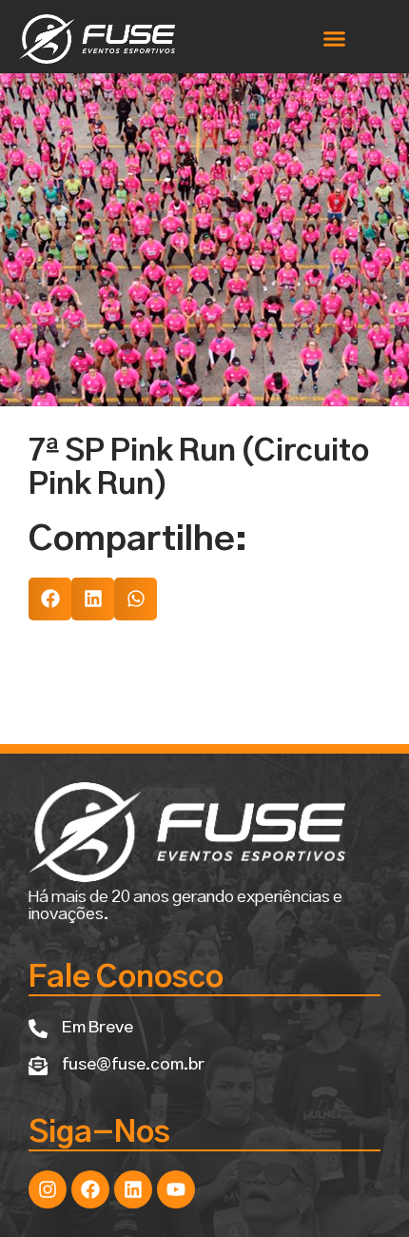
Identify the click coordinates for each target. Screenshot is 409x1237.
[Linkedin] (133, 1189)
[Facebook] (90, 1189)
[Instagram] (48, 1189)
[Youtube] (176, 1189)
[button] (335, 39)
